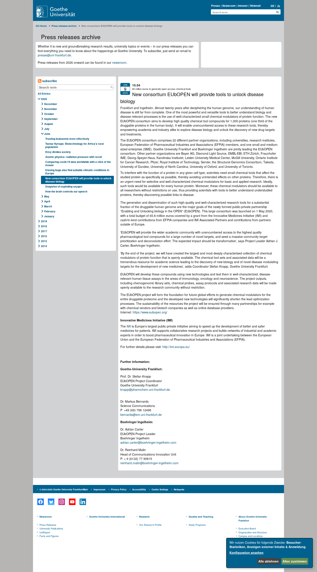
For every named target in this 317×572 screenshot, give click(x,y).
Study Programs (197, 524)
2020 (44, 99)
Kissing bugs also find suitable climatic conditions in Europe (77, 171)
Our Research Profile (150, 524)
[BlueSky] (51, 501)
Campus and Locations (251, 536)
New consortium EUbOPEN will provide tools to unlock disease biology (78, 179)
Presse (215, 6)
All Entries (44, 93)
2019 (44, 221)
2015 (44, 241)
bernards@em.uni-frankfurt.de (141, 414)
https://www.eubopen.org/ (150, 312)
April (47, 201)
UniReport (44, 532)
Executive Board (247, 528)
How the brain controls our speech (66, 191)
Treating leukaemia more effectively (67, 139)
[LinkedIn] (83, 501)
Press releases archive (64, 25)
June (47, 134)
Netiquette (179, 489)
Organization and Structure (253, 532)
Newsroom (229, 6)
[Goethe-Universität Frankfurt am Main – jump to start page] (60, 11)
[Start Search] (278, 12)
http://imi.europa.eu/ (176, 347)
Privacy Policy (119, 489)
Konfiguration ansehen (246, 552)
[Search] (111, 87)
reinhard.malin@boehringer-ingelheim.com (149, 463)
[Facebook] (40, 501)
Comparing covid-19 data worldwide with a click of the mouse (78, 163)
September (51, 119)
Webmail (255, 6)
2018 (44, 226)
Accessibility (139, 489)
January (49, 216)
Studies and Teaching (201, 516)
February (49, 211)
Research (144, 516)
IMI (129, 326)
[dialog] (269, 553)
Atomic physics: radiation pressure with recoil (73, 157)
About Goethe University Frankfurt (253, 518)
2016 (44, 236)
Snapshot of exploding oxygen (63, 186)
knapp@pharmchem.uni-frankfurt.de (145, 389)
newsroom (119, 62)
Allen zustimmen (294, 561)
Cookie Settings (160, 489)
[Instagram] (61, 501)
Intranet (243, 6)
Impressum (99, 489)
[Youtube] (72, 501)
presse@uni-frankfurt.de (54, 55)
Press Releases (47, 524)
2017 (44, 231)
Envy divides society (58, 152)
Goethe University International (107, 516)
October (49, 114)
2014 (44, 246)
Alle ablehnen (268, 561)
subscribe (49, 81)
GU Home (41, 25)
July (46, 129)
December (50, 104)
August (48, 124)
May (46, 196)
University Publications (51, 528)
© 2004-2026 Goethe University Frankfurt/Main (63, 489)
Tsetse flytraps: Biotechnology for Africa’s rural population (74, 145)
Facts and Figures (49, 536)
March (48, 206)
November (50, 109)
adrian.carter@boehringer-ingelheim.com (148, 442)
